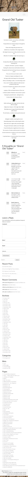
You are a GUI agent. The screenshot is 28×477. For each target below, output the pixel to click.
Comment (4, 224)
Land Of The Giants (7, 417)
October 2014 (6, 335)
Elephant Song (6, 396)
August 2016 (6, 308)
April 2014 (5, 344)
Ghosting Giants (6, 404)
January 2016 (6, 317)
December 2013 (6, 350)
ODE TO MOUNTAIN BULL (8, 431)
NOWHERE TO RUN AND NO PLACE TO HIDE (12, 428)
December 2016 (6, 304)
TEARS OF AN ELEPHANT (8, 444)
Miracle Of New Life (7, 426)
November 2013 (6, 352)
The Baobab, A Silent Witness (9, 446)
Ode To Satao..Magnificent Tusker (10, 434)
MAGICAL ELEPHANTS (7, 423)
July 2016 (5, 310)
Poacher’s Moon (7, 437)
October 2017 (6, 298)
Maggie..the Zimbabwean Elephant (11, 420)
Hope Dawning (6, 411)
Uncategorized (6, 358)
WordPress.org (6, 368)
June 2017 (5, 299)
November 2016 (6, 305)
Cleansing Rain (6, 389)
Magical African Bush (7, 422)
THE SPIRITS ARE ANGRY (8, 456)
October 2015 (6, 320)
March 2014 (5, 346)
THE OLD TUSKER (7, 453)
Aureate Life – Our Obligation (9, 383)
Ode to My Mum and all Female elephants (12, 432)
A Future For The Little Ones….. (11, 273)
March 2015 (5, 328)
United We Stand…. (8, 266)
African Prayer (7, 276)
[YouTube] (15, 8)
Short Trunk (5, 440)
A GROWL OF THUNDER (8, 377)
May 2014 (5, 343)
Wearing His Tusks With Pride (9, 462)
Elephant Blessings (7, 390)
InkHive (10, 471)
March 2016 (5, 314)
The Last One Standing (8, 450)
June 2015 (5, 325)
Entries (6, 365)
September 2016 (7, 307)
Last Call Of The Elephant (8, 419)
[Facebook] (13, 8)
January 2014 (6, 349)
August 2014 (6, 338)
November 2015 (6, 319)
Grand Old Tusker (7, 407)
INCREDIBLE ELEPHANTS (8, 413)
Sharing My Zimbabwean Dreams (10, 438)
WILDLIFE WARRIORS (7, 467)
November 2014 (6, 334)
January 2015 (6, 331)
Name (3, 240)
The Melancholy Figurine (8, 452)
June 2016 (5, 311)
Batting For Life (6, 384)
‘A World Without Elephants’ (9, 374)
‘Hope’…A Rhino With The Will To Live (11, 375)
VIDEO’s (5, 461)
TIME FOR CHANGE (7, 458)
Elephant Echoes (7, 392)
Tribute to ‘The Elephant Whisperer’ (11, 459)
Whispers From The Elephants (10, 464)
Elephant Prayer (6, 395)
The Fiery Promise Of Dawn (9, 449)
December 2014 (6, 332)
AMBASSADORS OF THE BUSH (9, 381)
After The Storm (6, 380)
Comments (6, 366)
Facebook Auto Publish (9, 476)
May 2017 (5, 301)
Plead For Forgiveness (8, 435)
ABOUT (4, 378)
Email (3, 245)
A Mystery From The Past (9, 271)
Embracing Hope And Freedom (10, 401)
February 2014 (6, 347)
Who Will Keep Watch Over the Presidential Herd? (14, 465)
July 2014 (5, 340)
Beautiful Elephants (7, 387)
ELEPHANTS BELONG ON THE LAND (10, 399)
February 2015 (6, 329)
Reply (24, 152)
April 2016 (5, 313)
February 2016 (6, 316)
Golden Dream (6, 405)
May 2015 (5, 326)
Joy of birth (6, 414)
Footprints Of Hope (7, 402)
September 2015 (7, 322)
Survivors (5, 441)
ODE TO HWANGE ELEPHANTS (9, 429)
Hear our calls (6, 408)
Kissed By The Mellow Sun (19, 282)
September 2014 (7, 337)
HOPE (4, 410)
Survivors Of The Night (8, 443)
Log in (4, 363)
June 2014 (5, 341)
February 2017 (6, 302)
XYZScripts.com (20, 476)
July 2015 (5, 323)
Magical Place (6, 425)
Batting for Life (6, 386)
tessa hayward (15, 179)
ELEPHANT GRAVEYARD (8, 393)
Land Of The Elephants (8, 416)
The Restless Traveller (8, 455)
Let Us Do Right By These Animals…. (12, 269)
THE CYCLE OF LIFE (7, 447)
